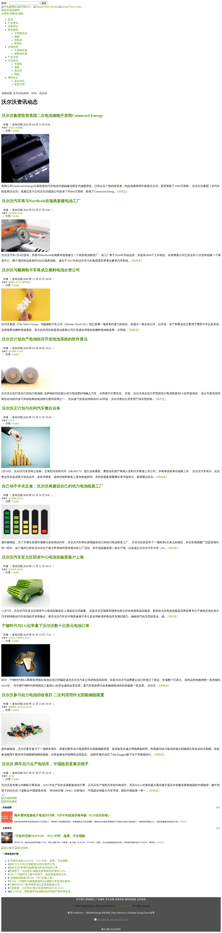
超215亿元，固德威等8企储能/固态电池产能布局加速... (41, 891)
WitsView (121, 913)
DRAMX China (109, 913)
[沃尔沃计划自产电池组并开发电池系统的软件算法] (25, 389)
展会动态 (19, 81)
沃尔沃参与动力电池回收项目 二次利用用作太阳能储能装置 (53, 695)
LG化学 (11, 638)
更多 (218, 807)
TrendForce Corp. (123, 906)
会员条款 (141, 899)
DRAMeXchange (93, 913)
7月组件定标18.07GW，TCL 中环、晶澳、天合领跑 (49, 836)
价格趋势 (13, 46)
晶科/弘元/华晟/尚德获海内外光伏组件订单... (34, 867)
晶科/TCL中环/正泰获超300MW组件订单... (33, 864)
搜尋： (5, 3)
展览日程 (19, 84)
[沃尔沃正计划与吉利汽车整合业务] (25, 467)
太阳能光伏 (20, 33)
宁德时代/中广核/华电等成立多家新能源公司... (35, 884)
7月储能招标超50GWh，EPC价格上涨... (31, 877)
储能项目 (12, 707)
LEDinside (131, 913)
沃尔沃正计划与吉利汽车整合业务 (31, 408)
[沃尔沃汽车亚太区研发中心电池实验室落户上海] (25, 606)
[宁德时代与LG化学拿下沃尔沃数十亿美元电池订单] (25, 675)
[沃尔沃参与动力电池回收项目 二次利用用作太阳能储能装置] (25, 744)
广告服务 (100, 899)
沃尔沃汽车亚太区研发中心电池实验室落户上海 (43, 557)
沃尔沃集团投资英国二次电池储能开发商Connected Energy (52, 115)
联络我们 (90, 899)
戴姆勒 (11, 282)
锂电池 (14, 13)
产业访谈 (13, 57)
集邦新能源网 (21, 93)
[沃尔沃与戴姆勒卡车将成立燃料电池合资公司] (25, 320)
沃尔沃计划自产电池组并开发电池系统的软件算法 (45, 339)
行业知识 (13, 60)
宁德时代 (20, 638)
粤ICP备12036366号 (111, 929)
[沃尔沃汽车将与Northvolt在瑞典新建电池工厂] (25, 251)
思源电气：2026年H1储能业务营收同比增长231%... (38, 871)
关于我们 (80, 899)
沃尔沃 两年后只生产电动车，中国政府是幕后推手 (45, 764)
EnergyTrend (143, 913)
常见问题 (109, 899)
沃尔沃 (11, 128)
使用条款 (119, 899)
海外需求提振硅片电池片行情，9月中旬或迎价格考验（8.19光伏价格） (62, 815)
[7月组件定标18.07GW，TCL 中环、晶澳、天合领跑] (7, 842)
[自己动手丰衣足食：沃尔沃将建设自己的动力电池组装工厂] (25, 538)
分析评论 (13, 26)
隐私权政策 (130, 899)
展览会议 (13, 77)
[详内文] (122, 191)
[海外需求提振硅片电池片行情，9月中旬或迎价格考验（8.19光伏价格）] (7, 821)
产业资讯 (13, 23)
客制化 (18, 43)
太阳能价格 (20, 50)
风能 (17, 74)
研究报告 (13, 29)
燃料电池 (26, 282)
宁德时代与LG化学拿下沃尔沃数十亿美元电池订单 (45, 626)
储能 (20, 13)
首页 (10, 19)
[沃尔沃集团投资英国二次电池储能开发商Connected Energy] (25, 181)
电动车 (18, 70)
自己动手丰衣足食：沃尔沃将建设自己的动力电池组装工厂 (52, 486)
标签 (34, 93)
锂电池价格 (20, 53)
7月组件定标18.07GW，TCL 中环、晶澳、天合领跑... (39, 860)
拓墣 (152, 913)
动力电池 (12, 213)
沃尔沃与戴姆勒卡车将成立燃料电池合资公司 (41, 270)
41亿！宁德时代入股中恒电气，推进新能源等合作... (38, 874)
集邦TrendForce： (76, 913)
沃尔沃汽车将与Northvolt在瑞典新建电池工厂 (41, 201)
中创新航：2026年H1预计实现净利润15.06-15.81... (37, 888)
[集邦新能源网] (10, 10)
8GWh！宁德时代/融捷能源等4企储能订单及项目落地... (40, 881)
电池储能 (19, 128)
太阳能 (5, 13)
